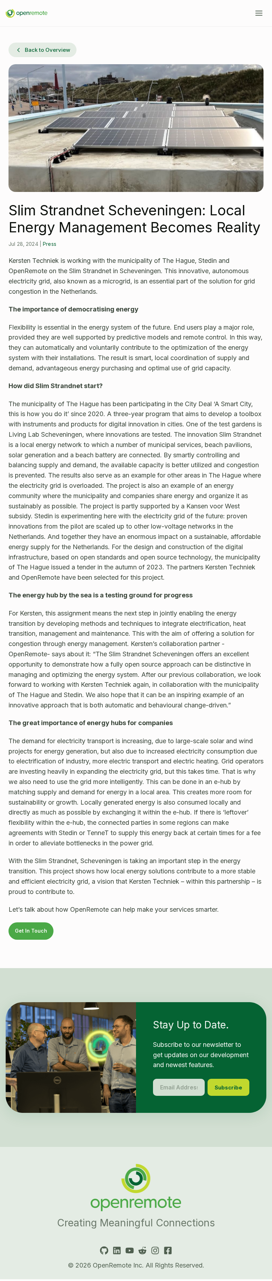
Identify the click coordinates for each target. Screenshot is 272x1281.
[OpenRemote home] (136, 1187)
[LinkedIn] (117, 1250)
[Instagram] (155, 1250)
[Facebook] (168, 1250)
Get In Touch (31, 931)
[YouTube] (129, 1250)
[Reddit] (142, 1250)
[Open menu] (259, 13)
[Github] (104, 1250)
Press (49, 244)
